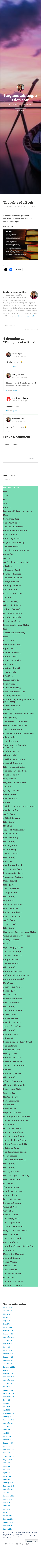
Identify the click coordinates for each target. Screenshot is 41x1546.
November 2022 (8, 1360)
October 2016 (7, 1529)
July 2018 (6, 1463)
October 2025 (8, 1311)
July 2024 (6, 1321)
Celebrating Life (30, 329)
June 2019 (6, 1430)
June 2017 (6, 1506)
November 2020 (9, 1397)
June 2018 (6, 1466)
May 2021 (6, 1387)
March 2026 (7, 1307)
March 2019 (7, 1436)
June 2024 (6, 1324)
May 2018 (6, 1469)
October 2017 (7, 1492)
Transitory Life (9, 326)
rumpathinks (9, 206)
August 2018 (7, 1459)
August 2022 (7, 1370)
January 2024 (8, 1334)
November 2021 (8, 1380)
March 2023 (7, 1350)
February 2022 (8, 1373)
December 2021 (8, 1377)
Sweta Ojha (17, 354)
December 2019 (8, 1420)
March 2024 (7, 1327)
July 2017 (6, 1502)
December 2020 (8, 1393)
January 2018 (8, 1483)
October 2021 (7, 1383)
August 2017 (7, 1499)
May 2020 (6, 1407)
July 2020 (6, 1400)
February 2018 (8, 1479)
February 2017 (8, 1519)
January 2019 (8, 1443)
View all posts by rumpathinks (24, 316)
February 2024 (8, 1330)
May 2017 (6, 1509)
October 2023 (7, 1340)
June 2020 (6, 1403)
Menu (21, 110)
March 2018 (7, 1476)
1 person (15, 366)
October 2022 (8, 1363)
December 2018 (8, 1446)
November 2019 (8, 1423)
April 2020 (7, 1410)
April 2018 (6, 1473)
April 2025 (7, 1317)
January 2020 (8, 1416)
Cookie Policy (7, 1538)
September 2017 (8, 1496)
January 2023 (8, 1357)
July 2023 (6, 1347)
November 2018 (8, 1449)
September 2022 (9, 1367)
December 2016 (8, 1526)
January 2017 (8, 1522)
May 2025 (6, 1314)
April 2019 (6, 1433)
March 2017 (7, 1516)
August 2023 (7, 1344)
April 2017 (6, 1512)
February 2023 (8, 1354)
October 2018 (7, 1453)
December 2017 (8, 1486)
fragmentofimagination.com (20, 97)
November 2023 (8, 1337)
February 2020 (8, 1413)
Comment (31, 459)
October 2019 (7, 1426)
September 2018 (8, 1456)
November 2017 (8, 1489)
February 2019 (8, 1440)
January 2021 (8, 1390)
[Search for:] (14, 479)
